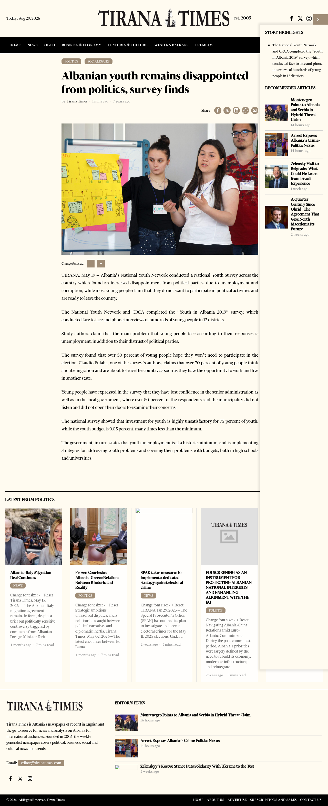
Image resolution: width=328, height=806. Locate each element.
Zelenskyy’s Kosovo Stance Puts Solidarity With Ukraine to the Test (197, 766)
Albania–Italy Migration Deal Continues (30, 575)
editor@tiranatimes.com (41, 763)
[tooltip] (291, 18)
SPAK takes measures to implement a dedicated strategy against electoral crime (162, 580)
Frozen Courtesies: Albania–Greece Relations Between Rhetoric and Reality (97, 580)
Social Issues (98, 61)
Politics (71, 61)
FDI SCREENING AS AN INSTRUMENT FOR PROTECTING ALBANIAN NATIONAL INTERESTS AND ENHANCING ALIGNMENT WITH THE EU (229, 587)
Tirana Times (77, 101)
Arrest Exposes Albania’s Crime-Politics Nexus (305, 140)
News (18, 585)
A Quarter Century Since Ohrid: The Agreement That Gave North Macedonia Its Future (305, 214)
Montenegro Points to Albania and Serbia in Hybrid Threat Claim (305, 109)
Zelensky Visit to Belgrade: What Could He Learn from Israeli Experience (305, 173)
